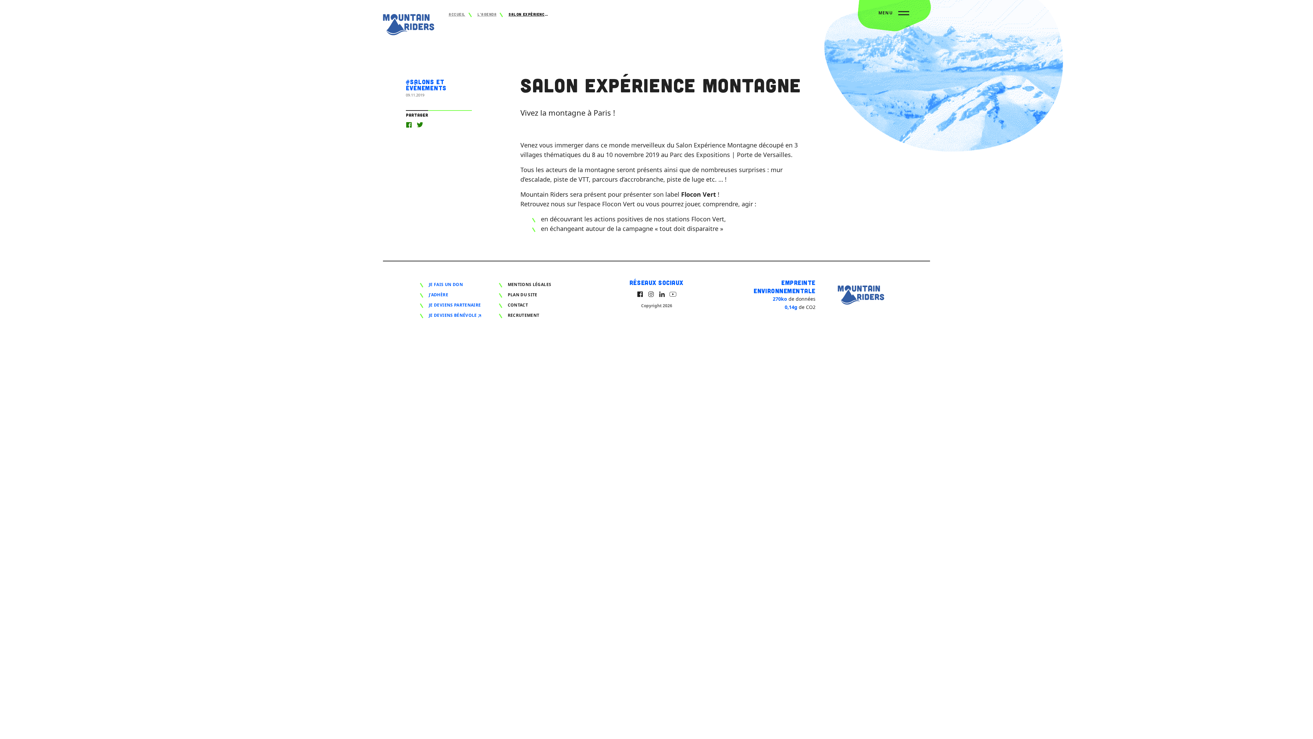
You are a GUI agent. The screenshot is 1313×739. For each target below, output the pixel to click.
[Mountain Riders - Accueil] (408, 26)
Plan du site (523, 295)
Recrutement (524, 315)
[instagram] (651, 294)
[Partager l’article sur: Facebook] (408, 124)
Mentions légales (530, 284)
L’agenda (486, 14)
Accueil (457, 14)
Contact (518, 305)
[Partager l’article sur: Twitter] (419, 124)
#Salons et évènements (426, 85)
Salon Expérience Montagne (528, 14)
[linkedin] (661, 294)
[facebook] (640, 294)
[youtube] (672, 294)
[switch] (894, 15)
